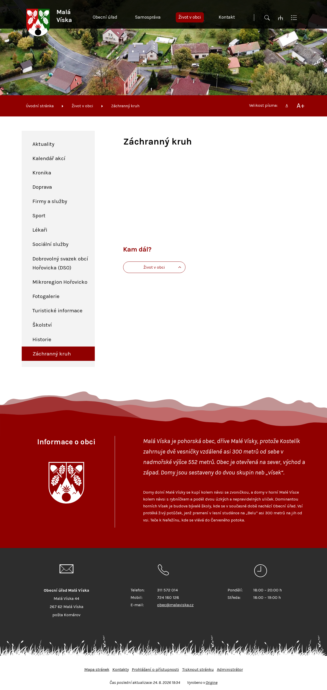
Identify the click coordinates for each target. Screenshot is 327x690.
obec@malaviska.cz (175, 604)
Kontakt (227, 17)
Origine (211, 682)
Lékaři (39, 230)
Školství (42, 325)
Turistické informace (57, 310)
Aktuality (43, 144)
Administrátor (230, 669)
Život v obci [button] (189, 17)
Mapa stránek (96, 669)
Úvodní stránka (40, 105)
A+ (301, 105)
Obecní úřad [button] (105, 17)
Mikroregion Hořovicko (59, 282)
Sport (38, 215)
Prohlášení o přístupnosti (155, 669)
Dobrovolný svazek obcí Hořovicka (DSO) (60, 263)
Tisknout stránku (198, 669)
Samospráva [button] (148, 17)
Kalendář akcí (48, 158)
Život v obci (82, 105)
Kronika (41, 173)
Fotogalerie (46, 296)
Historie (41, 339)
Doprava (42, 187)
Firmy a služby (49, 201)
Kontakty (120, 669)
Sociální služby (50, 244)
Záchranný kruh (125, 105)
